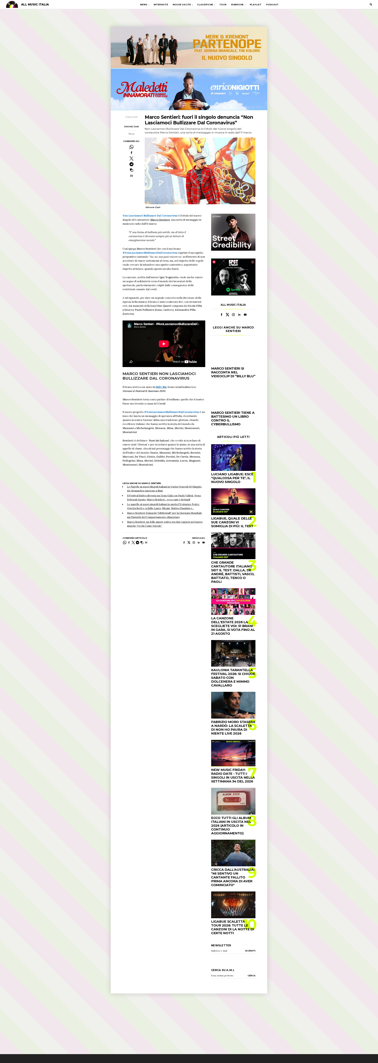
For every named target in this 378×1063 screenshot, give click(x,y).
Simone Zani (131, 126)
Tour (223, 4)
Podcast (272, 4)
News (143, 4)
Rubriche (237, 4)
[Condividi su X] (131, 158)
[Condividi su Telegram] (131, 164)
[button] (131, 170)
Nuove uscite (182, 4)
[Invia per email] (131, 176)
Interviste (161, 4)
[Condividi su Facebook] (131, 153)
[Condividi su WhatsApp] (131, 147)
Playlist (255, 4)
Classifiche (205, 4)
